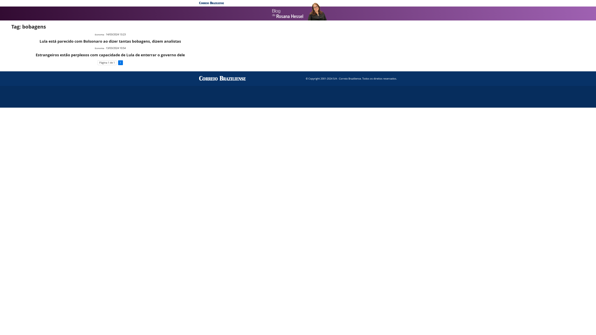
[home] (211, 3)
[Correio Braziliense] (222, 78)
